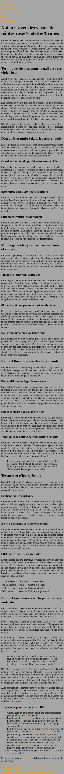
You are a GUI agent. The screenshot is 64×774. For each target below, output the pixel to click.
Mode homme (7, 8)
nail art (25, 718)
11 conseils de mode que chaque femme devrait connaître (28, 771)
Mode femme (7, 3)
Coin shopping (8, 20)
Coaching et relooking (11, 12)
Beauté (4, 16)
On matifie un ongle (42, 731)
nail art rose (27, 758)
